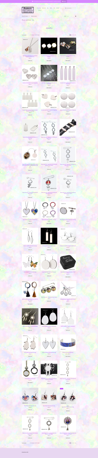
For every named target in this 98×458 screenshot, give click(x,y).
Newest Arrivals (34, 16)
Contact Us (39, 10)
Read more (68, 410)
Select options (49, 60)
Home (24, 19)
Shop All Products (25, 16)
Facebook (60, 7)
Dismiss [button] (64, 1)
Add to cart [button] (30, 60)
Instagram (36, 10)
